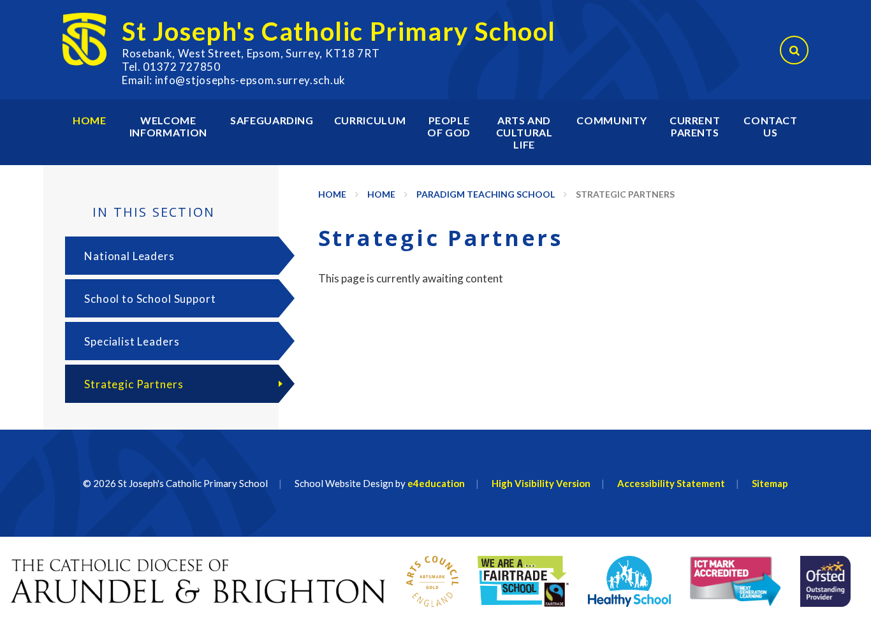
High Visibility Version (541, 483)
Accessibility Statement (671, 483)
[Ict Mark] (735, 581)
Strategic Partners (625, 194)
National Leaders (129, 256)
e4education (436, 483)
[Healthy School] (629, 581)
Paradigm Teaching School (485, 194)
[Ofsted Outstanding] (825, 581)
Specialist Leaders (131, 341)
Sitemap (770, 483)
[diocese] (198, 581)
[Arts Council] (432, 581)
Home (332, 194)
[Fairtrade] (523, 581)
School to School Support (150, 298)
